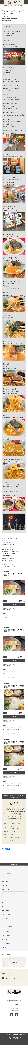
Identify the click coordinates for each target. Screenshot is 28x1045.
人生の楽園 (5, 885)
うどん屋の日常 (6, 943)
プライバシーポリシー (8, 1034)
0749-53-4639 (16, 1004)
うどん (6, 571)
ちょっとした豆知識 (7, 927)
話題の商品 (5, 18)
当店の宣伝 (5, 869)
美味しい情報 (13, 18)
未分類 (4, 947)
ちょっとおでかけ (6, 873)
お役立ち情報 (5, 931)
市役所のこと (5, 889)
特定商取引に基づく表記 (19, 1034)
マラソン (4, 894)
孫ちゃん (4, 902)
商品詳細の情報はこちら (13, 621)
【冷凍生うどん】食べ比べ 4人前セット (14, 687)
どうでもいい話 (6, 898)
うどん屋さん (5, 918)
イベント (4, 877)
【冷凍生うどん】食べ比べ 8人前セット (14, 743)
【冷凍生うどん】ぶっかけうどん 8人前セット (14, 631)
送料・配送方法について (7, 609)
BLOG (3, 906)
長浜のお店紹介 (6, 20)
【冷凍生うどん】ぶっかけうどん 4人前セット (14, 575)
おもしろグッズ (6, 914)
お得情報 (4, 939)
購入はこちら (14, 604)
